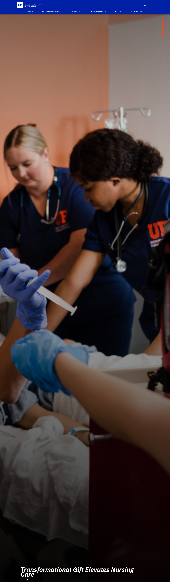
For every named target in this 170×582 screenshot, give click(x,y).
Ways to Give (136, 12)
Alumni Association (97, 12)
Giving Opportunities (51, 12)
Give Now (118, 12)
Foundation (75, 12)
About (30, 12)
